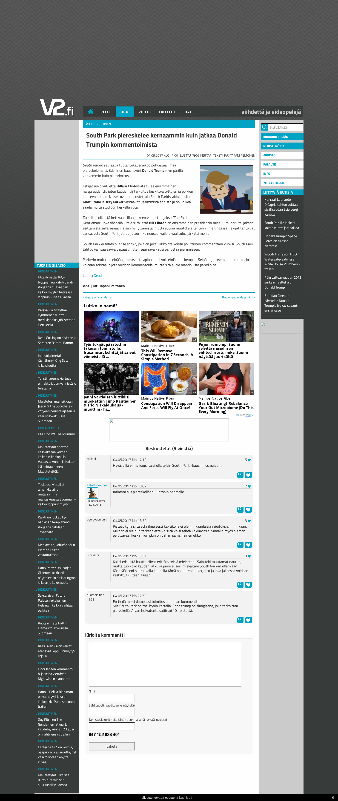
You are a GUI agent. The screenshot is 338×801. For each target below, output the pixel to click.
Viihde (124, 111)
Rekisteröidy (273, 145)
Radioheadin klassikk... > (238, 297)
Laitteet (167, 111)
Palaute (269, 164)
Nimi (92, 691)
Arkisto (269, 155)
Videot (145, 111)
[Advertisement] (169, 769)
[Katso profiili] (92, 492)
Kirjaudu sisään (275, 136)
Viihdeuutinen (46, 271)
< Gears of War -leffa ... (98, 297)
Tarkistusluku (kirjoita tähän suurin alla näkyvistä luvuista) (128, 719)
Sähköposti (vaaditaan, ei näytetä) (112, 705)
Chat (187, 111)
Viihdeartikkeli (47, 428)
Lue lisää (185, 797)
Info (266, 173)
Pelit (105, 111)
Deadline (100, 275)
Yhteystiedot (273, 182)
